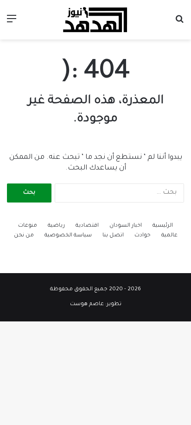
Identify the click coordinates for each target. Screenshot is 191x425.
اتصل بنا (113, 236)
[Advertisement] (95, 139)
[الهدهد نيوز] (95, 20)
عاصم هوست (87, 304)
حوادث (142, 236)
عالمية (169, 236)
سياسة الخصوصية (68, 236)
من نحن (24, 236)
